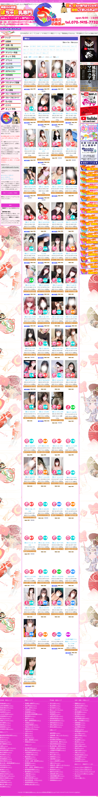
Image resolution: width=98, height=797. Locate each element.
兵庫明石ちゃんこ (55, 756)
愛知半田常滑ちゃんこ (31, 778)
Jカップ (26, 53)
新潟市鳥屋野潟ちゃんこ (57, 720)
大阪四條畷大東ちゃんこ (57, 776)
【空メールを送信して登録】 (10, 193)
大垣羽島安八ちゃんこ (31, 752)
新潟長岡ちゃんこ (55, 712)
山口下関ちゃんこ (80, 733)
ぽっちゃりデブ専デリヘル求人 (84, 774)
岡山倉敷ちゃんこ (80, 740)
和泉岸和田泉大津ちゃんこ (58, 744)
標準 (30, 57)
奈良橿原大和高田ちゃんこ (58, 739)
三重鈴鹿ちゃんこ (30, 776)
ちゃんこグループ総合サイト (83, 767)
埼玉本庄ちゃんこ (5, 765)
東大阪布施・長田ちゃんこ (58, 746)
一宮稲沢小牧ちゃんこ (31, 754)
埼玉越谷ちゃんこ (5, 786)
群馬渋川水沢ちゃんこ (6, 774)
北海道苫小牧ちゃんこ (6, 729)
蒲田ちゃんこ (29, 735)
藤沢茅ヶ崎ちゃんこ (6, 784)
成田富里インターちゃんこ (8, 748)
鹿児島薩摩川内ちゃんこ (82, 718)
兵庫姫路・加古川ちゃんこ (58, 748)
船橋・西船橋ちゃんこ (31, 740)
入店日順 (35, 57)
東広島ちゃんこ (79, 742)
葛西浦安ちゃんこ (30, 716)
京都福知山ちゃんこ (56, 780)
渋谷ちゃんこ (29, 733)
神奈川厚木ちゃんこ (6, 761)
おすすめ (44, 46)
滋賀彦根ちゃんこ (55, 733)
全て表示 (33, 46)
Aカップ (73, 46)
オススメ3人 (66, 46)
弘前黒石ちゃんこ (5, 712)
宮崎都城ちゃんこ (80, 722)
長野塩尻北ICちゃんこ (56, 722)
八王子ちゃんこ (29, 737)
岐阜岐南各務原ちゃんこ (32, 769)
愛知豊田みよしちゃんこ (32, 771)
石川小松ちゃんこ (55, 703)
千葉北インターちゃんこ (32, 727)
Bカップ (26, 50)
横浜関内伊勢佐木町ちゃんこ (8, 735)
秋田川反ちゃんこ (5, 710)
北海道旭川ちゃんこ (6, 716)
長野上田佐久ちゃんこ (56, 725)
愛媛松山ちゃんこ (80, 703)
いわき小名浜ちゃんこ (6, 714)
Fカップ (52, 50)
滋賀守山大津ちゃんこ (56, 771)
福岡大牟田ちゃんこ (81, 750)
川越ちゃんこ (4, 746)
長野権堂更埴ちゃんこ (56, 718)
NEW (38, 46)
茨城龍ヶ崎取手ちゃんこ (32, 703)
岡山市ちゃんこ (79, 748)
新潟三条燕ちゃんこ (56, 727)
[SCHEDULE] (10, 41)
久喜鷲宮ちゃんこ (30, 710)
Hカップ (65, 50)
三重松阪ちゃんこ (30, 774)
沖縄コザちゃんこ (80, 752)
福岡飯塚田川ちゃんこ (81, 731)
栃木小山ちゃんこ (5, 756)
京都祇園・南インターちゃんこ (59, 735)
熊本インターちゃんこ (81, 710)
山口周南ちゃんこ (80, 727)
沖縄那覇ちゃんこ (80, 725)
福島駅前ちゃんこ (5, 727)
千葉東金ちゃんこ (5, 771)
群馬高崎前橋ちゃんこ (6, 750)
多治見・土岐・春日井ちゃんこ (34, 761)
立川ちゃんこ (4, 739)
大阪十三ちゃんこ (55, 763)
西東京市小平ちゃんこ (31, 729)
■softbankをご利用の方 (7, 179)
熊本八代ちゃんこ (80, 744)
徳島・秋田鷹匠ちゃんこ (82, 720)
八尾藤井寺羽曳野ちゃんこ (58, 750)
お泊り (59, 46)
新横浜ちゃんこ (29, 718)
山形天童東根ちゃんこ (6, 705)
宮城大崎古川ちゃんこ (6, 708)
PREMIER (52, 46)
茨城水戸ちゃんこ (5, 742)
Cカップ (32, 50)
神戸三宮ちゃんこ (55, 754)
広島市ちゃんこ (79, 729)
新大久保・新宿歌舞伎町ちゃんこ (10, 763)
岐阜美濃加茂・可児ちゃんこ (33, 780)
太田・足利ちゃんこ (31, 708)
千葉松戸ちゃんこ (5, 780)
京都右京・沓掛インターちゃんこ (60, 765)
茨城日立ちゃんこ (30, 742)
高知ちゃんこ (79, 737)
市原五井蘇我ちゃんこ (31, 725)
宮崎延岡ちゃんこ (80, 759)
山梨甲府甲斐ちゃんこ (56, 716)
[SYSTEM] (10, 49)
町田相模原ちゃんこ (6, 759)
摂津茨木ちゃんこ (55, 769)
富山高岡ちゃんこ (55, 705)
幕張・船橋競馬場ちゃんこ (33, 720)
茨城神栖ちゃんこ (30, 712)
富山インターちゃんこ (56, 710)
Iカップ (72, 50)
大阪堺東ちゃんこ (55, 759)
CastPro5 (77, 792)
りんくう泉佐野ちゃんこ (57, 761)
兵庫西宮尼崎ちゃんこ (56, 778)
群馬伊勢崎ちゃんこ (6, 782)
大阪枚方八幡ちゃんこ (56, 767)
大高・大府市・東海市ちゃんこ (34, 767)
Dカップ (39, 50)
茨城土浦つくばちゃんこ (7, 776)
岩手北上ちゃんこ (5, 718)
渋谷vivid (77, 776)
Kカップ (32, 53)
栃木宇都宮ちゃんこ (6, 752)
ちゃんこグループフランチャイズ (85, 771)
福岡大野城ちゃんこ (81, 735)
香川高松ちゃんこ (80, 714)
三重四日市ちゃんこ (31, 759)
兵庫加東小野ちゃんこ (56, 774)
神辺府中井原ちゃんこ (81, 754)
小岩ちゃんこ (29, 731)
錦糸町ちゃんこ (4, 769)
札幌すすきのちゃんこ (6, 720)
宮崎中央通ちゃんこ (81, 746)
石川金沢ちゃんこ (55, 708)
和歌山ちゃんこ (54, 737)
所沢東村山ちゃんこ (31, 705)
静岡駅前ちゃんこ (30, 763)
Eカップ (46, 50)
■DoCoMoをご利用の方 (7, 175)
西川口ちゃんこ (4, 737)
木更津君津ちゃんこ (6, 767)
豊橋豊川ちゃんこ (30, 765)
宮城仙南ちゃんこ (5, 703)
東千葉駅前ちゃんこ (6, 744)
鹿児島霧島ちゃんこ (81, 712)
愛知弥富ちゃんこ (30, 756)
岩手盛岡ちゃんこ (5, 722)
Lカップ (38, 53)
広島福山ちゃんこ (80, 716)
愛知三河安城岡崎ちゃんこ (33, 750)
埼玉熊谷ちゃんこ (5, 754)
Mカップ (45, 53)
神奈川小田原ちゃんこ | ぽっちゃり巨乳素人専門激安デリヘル (40, 792)
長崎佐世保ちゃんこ (81, 708)
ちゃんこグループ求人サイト (83, 769)
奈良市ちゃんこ (54, 752)
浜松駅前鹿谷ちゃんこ (31, 782)
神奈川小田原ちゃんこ (6, 778)
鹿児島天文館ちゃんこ (81, 705)
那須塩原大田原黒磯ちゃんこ (33, 714)
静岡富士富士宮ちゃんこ (32, 784)
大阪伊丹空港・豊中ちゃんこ (58, 742)
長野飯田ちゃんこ (55, 714)
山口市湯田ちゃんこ (81, 757)
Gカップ (59, 50)
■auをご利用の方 (5, 177)
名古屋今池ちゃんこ (31, 748)
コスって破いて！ (80, 778)
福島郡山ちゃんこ (5, 725)
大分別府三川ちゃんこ (81, 761)
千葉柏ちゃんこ (29, 722)
